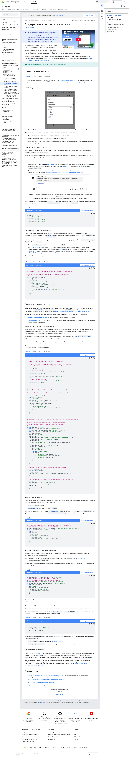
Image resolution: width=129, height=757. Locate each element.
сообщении (50, 164)
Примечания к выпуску (30, 27)
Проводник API (51, 739)
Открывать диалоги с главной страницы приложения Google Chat (46, 679)
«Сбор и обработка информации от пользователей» (42, 253)
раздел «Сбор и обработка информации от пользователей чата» (73, 311)
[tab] (28, 76)
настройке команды (46, 162)
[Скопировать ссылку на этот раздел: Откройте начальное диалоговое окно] (53, 230)
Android (40, 747)
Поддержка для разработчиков (29, 739)
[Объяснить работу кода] (89, 213)
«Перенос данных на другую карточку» (79, 343)
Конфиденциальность (40, 753)
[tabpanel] (60, 218)
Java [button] (40, 76)
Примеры (44, 9)
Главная (26, 1)
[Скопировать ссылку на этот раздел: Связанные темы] (39, 671)
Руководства (11, 9)
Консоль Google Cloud (53, 736)
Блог (75, 732)
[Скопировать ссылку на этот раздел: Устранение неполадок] (45, 650)
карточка (40, 653)
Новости (76, 734)
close (127, 6)
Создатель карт (62, 9)
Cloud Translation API (60, 15)
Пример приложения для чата (43, 130)
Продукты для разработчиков (29, 734)
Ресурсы (54, 1)
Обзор (3, 9)
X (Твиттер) (77, 736)
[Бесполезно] (94, 21)
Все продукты (43, 1)
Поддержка (52, 9)
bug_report (122, 6)
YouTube (76, 739)
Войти (125, 1)
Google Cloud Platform (64, 747)
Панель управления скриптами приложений (59, 734)
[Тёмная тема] (91, 213)
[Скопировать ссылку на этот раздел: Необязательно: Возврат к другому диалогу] (57, 327)
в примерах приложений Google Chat (57, 64)
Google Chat (34, 1)
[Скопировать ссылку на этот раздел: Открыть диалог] (40, 88)
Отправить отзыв (89, 24)
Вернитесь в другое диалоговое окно (38, 317)
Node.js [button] (28, 76)
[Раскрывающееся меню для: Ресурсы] (58, 2)
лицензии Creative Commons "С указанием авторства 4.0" (67, 700)
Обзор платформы (26, 732)
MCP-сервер (36, 9)
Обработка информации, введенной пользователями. (43, 685)
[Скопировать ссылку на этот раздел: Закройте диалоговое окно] (45, 498)
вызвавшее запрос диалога (59, 641)
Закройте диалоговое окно (35, 320)
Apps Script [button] (47, 76)
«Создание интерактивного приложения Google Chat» (41, 41)
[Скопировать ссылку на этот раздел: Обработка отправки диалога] (51, 304)
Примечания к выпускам (28, 736)
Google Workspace (34, 20)
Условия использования (28, 741)
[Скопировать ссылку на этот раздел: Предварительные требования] (52, 71)
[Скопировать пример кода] (94, 213)
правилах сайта (41, 702)
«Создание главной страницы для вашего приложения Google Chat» (64, 172)
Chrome (47, 747)
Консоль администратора (54, 732)
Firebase (54, 747)
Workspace (15, 2)
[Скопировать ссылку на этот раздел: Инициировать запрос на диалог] (49, 147)
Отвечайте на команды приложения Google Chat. (41, 682)
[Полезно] (92, 21)
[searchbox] (10, 14)
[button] (9, 26)
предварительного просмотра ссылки (73, 644)
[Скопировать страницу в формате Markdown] (72, 24)
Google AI (75, 747)
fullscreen (124, 6)
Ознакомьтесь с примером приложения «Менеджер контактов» (46, 675)
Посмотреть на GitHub (87, 210)
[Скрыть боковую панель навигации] (17, 754)
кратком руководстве (85, 82)
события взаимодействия (67, 80)
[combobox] (103, 1)
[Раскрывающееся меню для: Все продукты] (49, 2)
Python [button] (34, 76)
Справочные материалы (23, 9)
